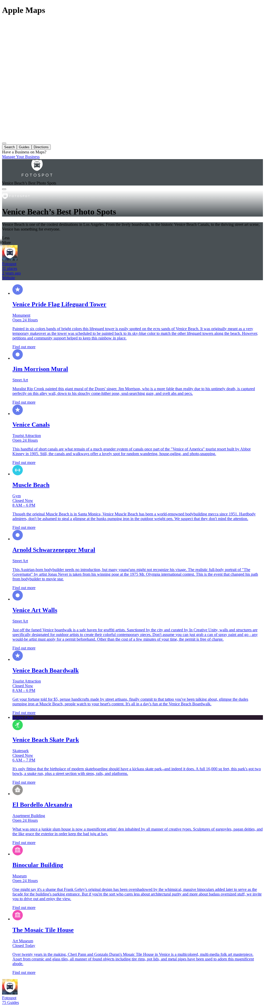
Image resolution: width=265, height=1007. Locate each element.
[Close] (4, 189)
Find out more (23, 347)
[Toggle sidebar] (4, 143)
